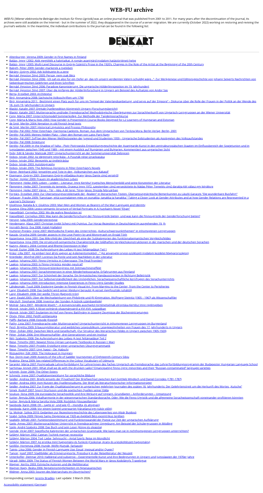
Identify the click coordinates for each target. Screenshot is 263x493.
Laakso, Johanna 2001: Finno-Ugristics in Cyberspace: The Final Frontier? (55, 260)
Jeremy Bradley (45, 478)
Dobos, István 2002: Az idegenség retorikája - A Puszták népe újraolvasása (57, 157)
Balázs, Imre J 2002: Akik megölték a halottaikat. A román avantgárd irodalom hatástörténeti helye (72, 60)
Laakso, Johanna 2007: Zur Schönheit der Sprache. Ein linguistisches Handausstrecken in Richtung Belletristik (79, 275)
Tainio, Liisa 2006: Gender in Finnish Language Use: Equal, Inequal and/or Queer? (61, 449)
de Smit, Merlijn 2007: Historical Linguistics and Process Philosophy (52, 127)
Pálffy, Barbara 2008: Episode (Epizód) (33, 320)
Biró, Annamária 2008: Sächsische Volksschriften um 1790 (46, 97)
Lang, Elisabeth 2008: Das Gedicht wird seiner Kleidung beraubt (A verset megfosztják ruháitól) (70, 290)
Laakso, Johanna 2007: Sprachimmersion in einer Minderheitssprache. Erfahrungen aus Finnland (72, 272)
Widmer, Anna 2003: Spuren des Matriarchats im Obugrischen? (50, 472)
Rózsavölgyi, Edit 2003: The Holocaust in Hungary (41, 353)
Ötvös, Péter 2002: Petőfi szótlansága (33, 316)
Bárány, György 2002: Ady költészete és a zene (39, 72)
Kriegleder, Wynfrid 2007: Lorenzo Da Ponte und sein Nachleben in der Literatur (60, 257)
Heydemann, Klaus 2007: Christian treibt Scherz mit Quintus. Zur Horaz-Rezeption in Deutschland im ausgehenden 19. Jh (87, 223)
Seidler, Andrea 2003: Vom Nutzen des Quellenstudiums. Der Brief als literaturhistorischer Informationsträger (80, 383)
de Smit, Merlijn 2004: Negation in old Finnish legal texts (45, 123)
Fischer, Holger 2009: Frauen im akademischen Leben (43, 179)
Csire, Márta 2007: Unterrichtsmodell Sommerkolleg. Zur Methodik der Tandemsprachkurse (68, 116)
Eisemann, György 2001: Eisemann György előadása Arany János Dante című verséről (63, 175)
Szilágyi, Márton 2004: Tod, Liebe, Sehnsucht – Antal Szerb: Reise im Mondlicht (59, 438)
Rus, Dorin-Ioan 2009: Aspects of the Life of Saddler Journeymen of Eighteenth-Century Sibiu (69, 357)
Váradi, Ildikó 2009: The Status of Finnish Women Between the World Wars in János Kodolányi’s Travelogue (77, 460)
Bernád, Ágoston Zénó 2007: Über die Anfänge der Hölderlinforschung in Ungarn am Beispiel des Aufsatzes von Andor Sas (88, 90)
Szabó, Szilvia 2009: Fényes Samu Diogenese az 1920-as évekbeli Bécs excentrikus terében (66, 416)
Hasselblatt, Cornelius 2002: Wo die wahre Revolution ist (45, 212)
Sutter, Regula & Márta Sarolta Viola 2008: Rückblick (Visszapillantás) (53, 401)
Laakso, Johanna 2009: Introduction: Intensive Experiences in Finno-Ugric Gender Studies (66, 283)
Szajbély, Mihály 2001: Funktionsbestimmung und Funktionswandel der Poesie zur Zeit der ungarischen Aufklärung (84, 420)
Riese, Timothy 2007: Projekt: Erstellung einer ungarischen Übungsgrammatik (59, 346)
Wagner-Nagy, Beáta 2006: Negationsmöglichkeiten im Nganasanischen (55, 468)
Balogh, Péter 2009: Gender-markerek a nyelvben (41, 68)
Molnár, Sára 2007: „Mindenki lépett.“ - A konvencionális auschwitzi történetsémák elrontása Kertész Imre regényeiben (86, 305)
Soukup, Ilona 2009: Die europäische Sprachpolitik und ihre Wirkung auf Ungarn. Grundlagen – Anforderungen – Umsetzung (90, 394)
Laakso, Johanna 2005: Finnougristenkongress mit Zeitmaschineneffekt (55, 268)
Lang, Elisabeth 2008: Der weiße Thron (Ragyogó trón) (44, 294)
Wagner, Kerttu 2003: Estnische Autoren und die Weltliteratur (49, 464)
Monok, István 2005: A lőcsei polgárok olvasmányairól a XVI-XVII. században (57, 309)
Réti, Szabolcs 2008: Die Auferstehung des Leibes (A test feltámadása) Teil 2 (57, 338)
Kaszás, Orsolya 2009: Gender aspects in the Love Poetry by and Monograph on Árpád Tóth (68, 234)
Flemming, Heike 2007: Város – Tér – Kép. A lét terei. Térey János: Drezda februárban (63, 190)
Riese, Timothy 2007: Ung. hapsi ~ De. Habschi (38, 349)
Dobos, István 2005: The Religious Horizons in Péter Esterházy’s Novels (54, 168)
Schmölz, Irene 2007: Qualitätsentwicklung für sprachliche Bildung (52, 375)
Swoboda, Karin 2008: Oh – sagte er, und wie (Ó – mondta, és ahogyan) (54, 405)
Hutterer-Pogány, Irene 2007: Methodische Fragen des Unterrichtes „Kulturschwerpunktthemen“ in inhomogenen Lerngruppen (92, 231)
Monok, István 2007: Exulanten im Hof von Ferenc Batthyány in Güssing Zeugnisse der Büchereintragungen (78, 312)
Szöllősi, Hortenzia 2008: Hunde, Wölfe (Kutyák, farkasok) (46, 446)
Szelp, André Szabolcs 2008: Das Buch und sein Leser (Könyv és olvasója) (55, 427)
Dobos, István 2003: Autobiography (32, 164)
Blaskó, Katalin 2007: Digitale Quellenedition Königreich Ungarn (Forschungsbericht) (63, 109)
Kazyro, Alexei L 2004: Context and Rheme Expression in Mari (48, 246)
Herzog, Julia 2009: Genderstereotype (33, 220)
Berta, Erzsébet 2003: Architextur (30, 94)
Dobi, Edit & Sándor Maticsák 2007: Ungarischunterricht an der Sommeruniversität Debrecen (69, 153)
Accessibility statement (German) (25, 484)
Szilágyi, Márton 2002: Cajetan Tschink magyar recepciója (46, 434)
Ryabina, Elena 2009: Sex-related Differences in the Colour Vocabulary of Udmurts (61, 360)
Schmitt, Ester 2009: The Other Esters (33, 372)
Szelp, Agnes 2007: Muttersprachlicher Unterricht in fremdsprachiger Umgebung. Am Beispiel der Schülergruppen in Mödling (90, 423)
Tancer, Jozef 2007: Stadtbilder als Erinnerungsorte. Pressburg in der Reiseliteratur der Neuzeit (70, 453)
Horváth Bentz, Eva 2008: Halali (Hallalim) (35, 227)
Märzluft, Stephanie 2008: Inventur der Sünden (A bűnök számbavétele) (55, 301)
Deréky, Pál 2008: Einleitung (27, 142)
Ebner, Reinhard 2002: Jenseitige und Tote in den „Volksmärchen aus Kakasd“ (59, 172)
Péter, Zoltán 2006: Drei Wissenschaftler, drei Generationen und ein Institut (58, 334)
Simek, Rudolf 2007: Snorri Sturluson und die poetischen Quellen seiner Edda (59, 390)
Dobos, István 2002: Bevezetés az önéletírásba (39, 160)
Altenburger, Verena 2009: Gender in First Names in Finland (47, 57)
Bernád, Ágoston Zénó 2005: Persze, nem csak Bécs (42, 75)
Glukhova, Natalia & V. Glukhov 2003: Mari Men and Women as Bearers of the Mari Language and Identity (77, 205)
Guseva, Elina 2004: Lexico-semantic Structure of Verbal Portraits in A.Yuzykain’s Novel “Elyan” (69, 209)
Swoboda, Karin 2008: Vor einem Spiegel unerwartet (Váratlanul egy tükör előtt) (60, 409)
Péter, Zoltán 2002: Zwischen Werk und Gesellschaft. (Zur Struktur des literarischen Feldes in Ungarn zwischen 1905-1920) (87, 331)
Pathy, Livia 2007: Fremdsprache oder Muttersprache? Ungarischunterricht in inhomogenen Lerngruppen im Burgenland (88, 323)
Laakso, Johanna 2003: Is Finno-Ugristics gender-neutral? (46, 264)
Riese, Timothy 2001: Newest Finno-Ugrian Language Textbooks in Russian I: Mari (62, 342)
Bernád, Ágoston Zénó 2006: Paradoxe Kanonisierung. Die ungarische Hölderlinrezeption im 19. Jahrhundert (79, 86)
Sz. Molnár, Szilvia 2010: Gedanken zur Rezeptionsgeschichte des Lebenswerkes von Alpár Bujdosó (72, 412)
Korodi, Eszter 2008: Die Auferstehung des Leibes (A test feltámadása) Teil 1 (58, 249)
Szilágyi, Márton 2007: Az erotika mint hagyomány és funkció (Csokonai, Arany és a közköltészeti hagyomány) (79, 442)
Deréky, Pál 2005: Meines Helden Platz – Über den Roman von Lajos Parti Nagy (59, 134)
